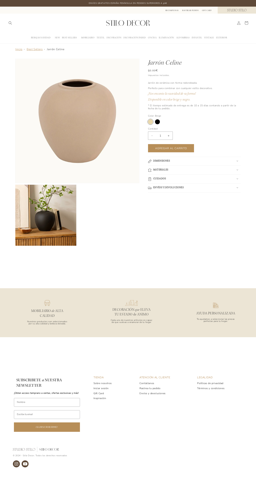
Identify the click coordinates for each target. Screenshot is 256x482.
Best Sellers (35, 49)
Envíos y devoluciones (152, 393)
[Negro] (157, 121)
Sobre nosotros (103, 383)
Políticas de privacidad (210, 383)
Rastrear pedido (190, 11)
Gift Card (206, 11)
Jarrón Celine (55, 49)
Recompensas (172, 11)
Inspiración (100, 398)
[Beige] (150, 121)
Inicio (18, 49)
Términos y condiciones (210, 388)
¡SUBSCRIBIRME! (47, 427)
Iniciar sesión (101, 388)
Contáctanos (146, 383)
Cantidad (152, 128)
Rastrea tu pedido (149, 388)
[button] (10, 23)
